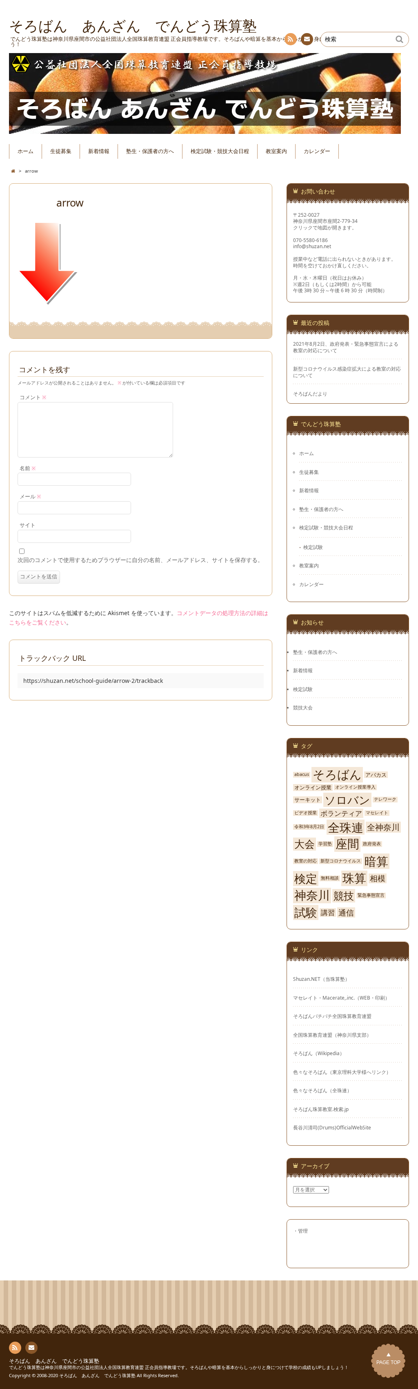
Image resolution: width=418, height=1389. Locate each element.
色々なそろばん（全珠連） (322, 1090)
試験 (305, 912)
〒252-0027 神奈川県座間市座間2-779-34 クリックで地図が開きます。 (325, 221)
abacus (301, 774)
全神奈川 (383, 827)
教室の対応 (305, 861)
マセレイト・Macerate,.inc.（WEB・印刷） (341, 997)
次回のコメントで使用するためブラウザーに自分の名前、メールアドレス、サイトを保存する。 (140, 560)
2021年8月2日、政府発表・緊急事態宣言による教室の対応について (345, 347)
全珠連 (345, 827)
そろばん (337, 774)
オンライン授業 (312, 787)
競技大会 (303, 707)
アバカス (376, 774)
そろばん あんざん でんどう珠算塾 (54, 1361)
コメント (33, 397)
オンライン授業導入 (355, 787)
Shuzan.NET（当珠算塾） (321, 979)
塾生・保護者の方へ (150, 151)
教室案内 (276, 151)
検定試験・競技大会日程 (220, 151)
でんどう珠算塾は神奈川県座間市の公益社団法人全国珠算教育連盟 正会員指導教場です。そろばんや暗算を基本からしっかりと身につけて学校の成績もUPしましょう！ (179, 1367)
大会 (304, 844)
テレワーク (385, 799)
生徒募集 (60, 151)
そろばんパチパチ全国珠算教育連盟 (332, 1016)
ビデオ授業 (305, 813)
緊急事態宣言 (371, 895)
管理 (303, 1230)
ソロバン (347, 800)
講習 (328, 912)
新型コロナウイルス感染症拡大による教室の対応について (347, 372)
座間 (347, 844)
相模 (377, 878)
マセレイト (377, 813)
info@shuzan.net (312, 246)
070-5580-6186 (310, 240)
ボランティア (341, 813)
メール (30, 496)
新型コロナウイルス (340, 861)
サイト (28, 525)
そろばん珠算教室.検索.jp (321, 1109)
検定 (305, 878)
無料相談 (330, 878)
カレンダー (317, 151)
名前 (28, 468)
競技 (344, 895)
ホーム (25, 151)
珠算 (354, 878)
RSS (291, 39)
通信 (346, 912)
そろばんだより (310, 394)
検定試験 (313, 547)
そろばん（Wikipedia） (319, 1053)
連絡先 (307, 39)
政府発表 (372, 844)
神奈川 (312, 895)
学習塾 (325, 844)
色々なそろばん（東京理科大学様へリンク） (342, 1072)
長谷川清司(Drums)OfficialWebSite (332, 1127)
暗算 (376, 861)
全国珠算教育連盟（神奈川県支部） (332, 1034)
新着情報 (98, 151)
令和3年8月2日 (309, 826)
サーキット (307, 799)
